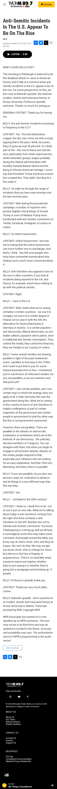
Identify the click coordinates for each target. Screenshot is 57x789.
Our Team (10, 719)
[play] (4, 785)
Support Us (11, 743)
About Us (10, 717)
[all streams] (53, 785)
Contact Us (11, 738)
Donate (48, 4)
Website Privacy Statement (18, 761)
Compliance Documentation (19, 759)
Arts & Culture (12, 648)
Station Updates (13, 724)
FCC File (9, 757)
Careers (9, 740)
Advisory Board (13, 722)
